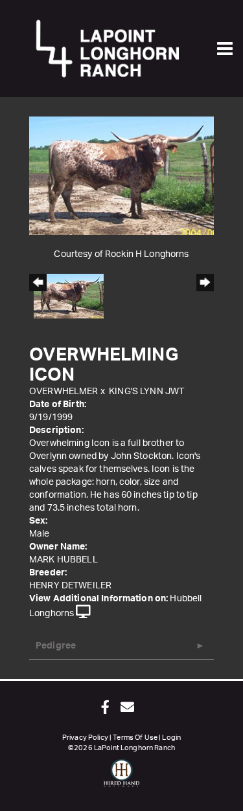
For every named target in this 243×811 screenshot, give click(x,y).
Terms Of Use (135, 737)
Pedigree (56, 645)
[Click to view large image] (121, 175)
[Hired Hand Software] (121, 778)
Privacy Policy (85, 737)
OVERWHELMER (63, 391)
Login (171, 737)
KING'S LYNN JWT (146, 391)
